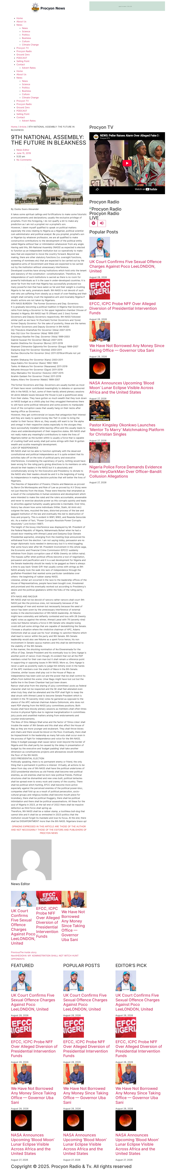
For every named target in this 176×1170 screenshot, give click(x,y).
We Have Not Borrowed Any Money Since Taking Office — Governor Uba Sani (73, 925)
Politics (26, 34)
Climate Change (30, 44)
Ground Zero (23, 54)
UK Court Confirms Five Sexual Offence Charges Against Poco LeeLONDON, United (23, 927)
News (19, 24)
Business (26, 38)
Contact (20, 64)
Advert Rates (29, 67)
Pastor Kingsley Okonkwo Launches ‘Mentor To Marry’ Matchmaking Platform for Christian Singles (126, 430)
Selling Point (22, 61)
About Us (21, 21)
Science (26, 31)
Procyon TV (22, 48)
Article (22, 126)
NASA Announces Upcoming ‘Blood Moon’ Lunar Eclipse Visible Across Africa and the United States (121, 388)
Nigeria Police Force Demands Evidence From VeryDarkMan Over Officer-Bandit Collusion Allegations (125, 472)
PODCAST (21, 57)
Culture (26, 41)
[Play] (93, 223)
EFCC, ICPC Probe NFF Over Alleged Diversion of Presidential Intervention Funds (48, 922)
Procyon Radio (24, 51)
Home (19, 18)
